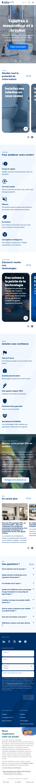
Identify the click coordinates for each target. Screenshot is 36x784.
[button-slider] (32, 137)
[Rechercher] (29, 2)
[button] (15, 60)
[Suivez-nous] (4, 642)
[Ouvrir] (33, 2)
